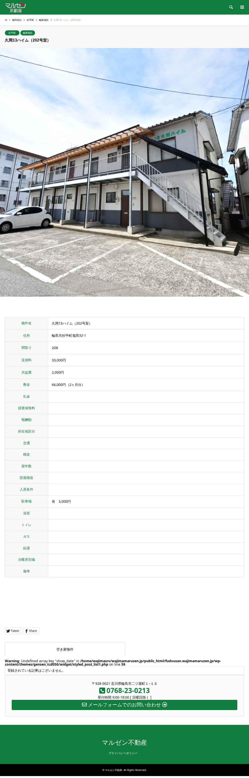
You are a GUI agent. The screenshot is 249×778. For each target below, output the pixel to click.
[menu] (241, 7)
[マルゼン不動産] (16, 7)
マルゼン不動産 (124, 742)
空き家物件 (64, 649)
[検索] (230, 7)
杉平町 (12, 32)
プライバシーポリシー (123, 753)
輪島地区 (28, 32)
